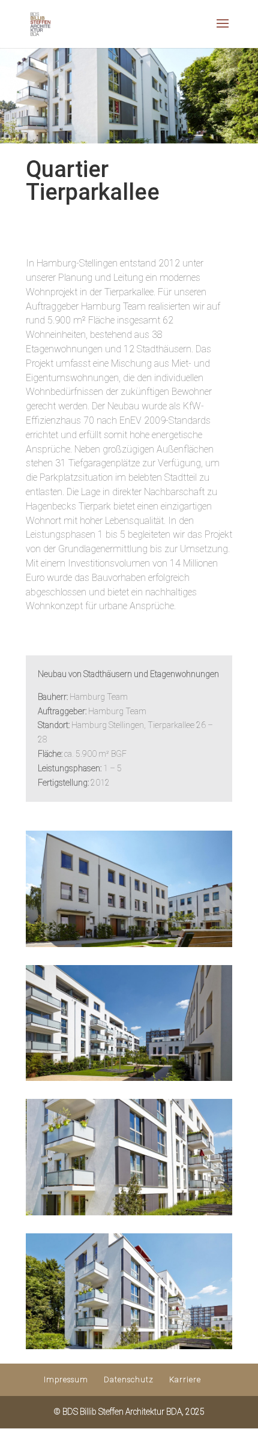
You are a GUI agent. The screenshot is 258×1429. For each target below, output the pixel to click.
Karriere (185, 1379)
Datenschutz (129, 1379)
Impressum (66, 1379)
